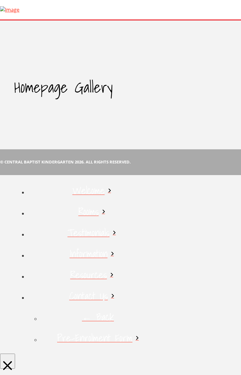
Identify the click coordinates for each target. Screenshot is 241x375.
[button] (239, 9)
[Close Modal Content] (7, 361)
